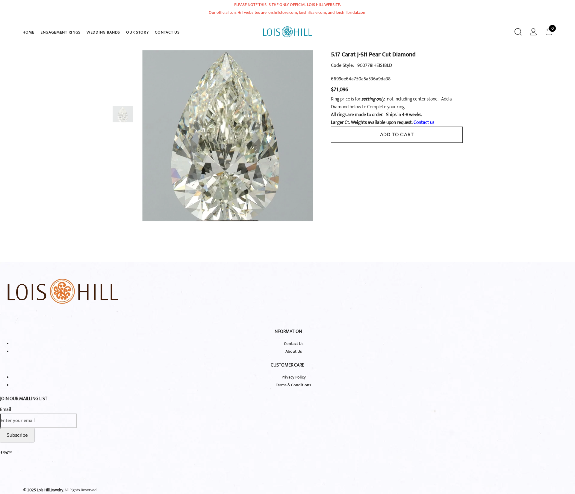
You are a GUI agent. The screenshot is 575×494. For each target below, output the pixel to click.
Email (5, 410)
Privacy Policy (294, 377)
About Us (293, 351)
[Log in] (533, 31)
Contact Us (293, 343)
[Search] (518, 31)
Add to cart (397, 134)
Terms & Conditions (293, 385)
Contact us (423, 122)
